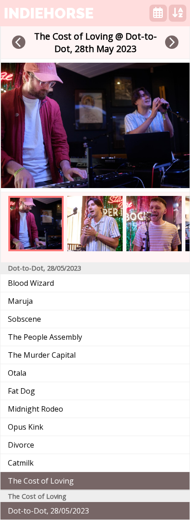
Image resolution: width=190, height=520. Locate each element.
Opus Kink (25, 427)
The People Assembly (45, 337)
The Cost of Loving (41, 481)
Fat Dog (21, 391)
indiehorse (49, 13)
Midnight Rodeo (35, 409)
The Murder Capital (42, 355)
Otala (17, 373)
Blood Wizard (31, 283)
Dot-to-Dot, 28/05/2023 (48, 511)
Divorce (21, 445)
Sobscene (24, 319)
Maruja (20, 301)
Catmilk (21, 463)
